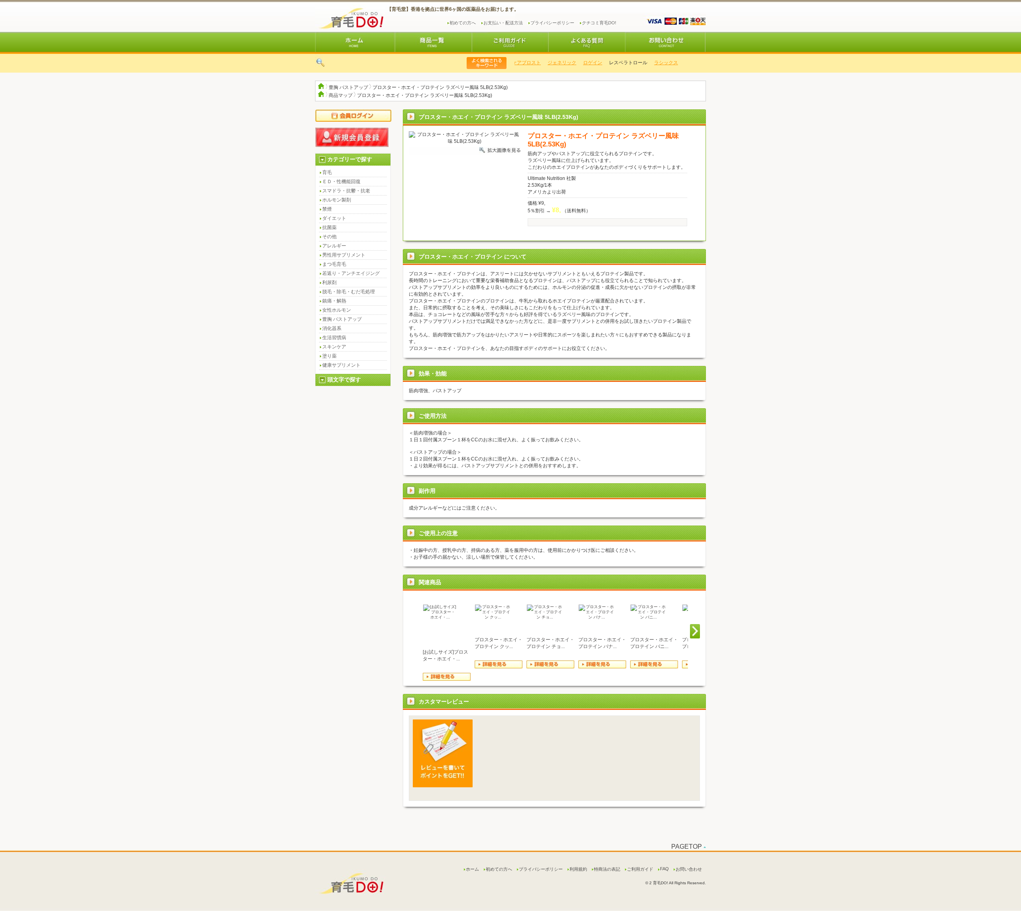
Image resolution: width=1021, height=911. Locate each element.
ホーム (472, 869)
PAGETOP (686, 846)
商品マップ (341, 95)
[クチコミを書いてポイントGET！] (443, 785)
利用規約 (578, 869)
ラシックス (658, 62)
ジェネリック (554, 62)
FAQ (664, 868)
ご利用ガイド (640, 869)
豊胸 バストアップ (348, 87)
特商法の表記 (607, 869)
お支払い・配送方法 (503, 22)
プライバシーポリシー (552, 22)
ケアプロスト (518, 62)
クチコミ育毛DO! (599, 22)
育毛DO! (350, 17)
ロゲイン (584, 62)
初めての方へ (462, 22)
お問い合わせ (689, 869)
